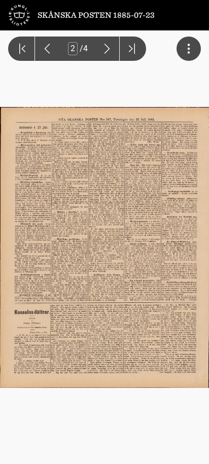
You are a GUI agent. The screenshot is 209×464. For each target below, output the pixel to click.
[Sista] (133, 49)
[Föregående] (47, 49)
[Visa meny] (189, 49)
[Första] (21, 49)
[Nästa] (107, 49)
